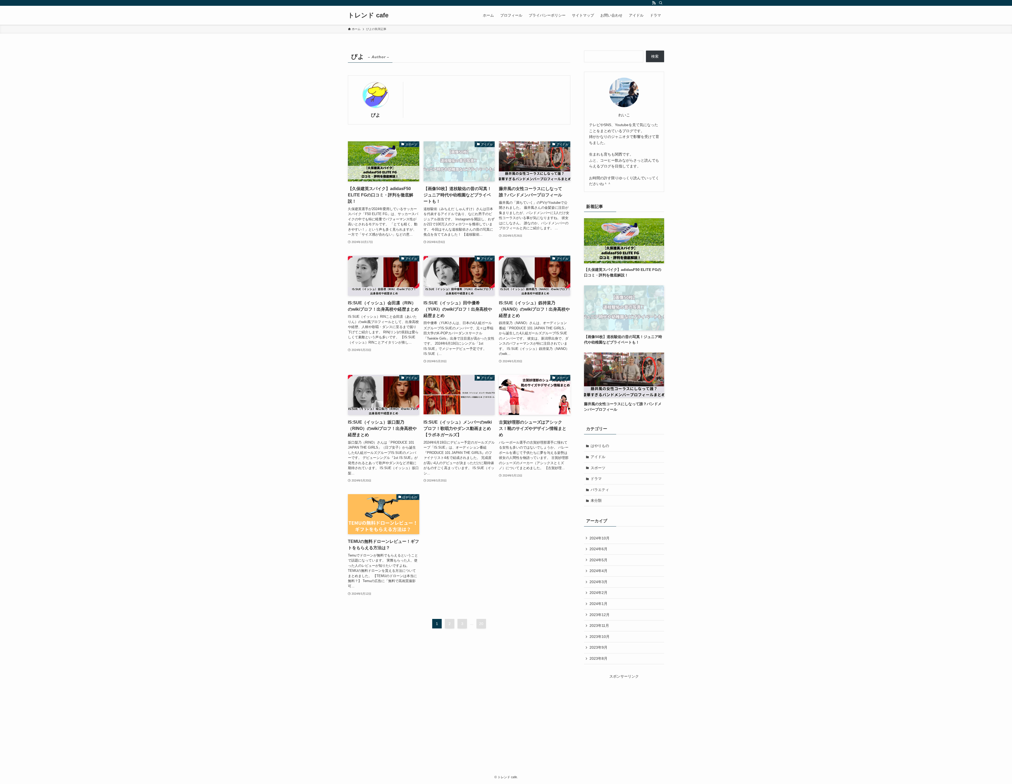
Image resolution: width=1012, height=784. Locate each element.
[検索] (660, 3)
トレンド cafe (368, 15)
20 (481, 624)
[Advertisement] (624, 712)
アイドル (598, 457)
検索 (655, 56)
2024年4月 (598, 571)
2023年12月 (600, 615)
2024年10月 (600, 538)
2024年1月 (598, 604)
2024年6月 (598, 549)
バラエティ (600, 490)
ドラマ (596, 479)
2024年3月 (598, 582)
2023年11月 (599, 625)
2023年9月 (598, 647)
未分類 (596, 500)
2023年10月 (600, 636)
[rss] (653, 3)
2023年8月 (598, 658)
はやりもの (600, 446)
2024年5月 (598, 560)
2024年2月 (598, 593)
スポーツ (598, 468)
